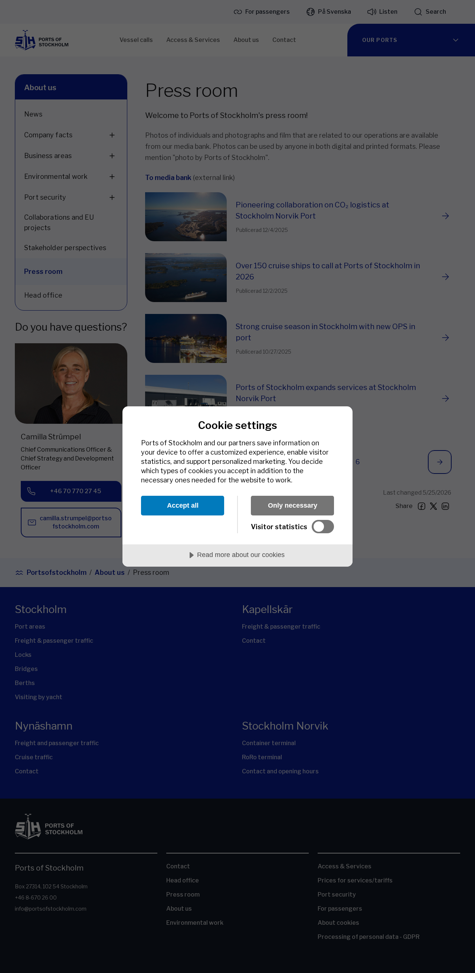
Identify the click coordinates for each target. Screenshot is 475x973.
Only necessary (292, 505)
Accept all (183, 505)
